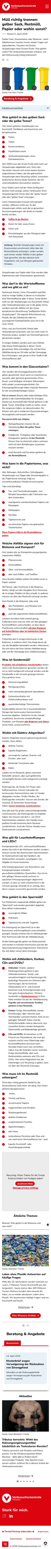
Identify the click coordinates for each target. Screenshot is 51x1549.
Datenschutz (16, 1538)
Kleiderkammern (29, 996)
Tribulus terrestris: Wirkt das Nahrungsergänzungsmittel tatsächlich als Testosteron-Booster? (25, 1443)
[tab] (17, 1481)
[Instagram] (4, 1516)
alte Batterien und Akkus (36, 721)
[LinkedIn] (11, 1516)
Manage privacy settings (25, 1188)
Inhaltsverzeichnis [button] (12, 108)
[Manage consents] (45, 1543)
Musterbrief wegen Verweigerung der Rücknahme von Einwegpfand (25, 1364)
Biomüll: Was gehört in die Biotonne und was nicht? (21, 1225)
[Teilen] (7, 60)
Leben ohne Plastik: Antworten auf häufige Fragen (24, 1275)
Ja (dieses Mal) (25, 1183)
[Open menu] (5, 1544)
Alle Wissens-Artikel (24, 1315)
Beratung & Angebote (16, 98)
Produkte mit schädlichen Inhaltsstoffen (22, 664)
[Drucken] (3, 60)
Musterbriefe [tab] (12, 1343)
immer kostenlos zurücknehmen (24, 805)
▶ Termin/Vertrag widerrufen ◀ (18, 1531)
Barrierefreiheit (33, 1538)
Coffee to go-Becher (18, 219)
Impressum (43, 1531)
